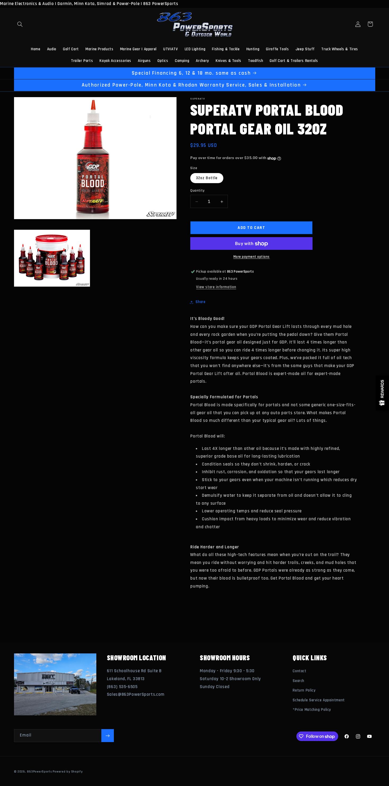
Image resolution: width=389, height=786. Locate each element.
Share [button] (200, 302)
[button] (20, 24)
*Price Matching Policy (312, 709)
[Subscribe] (107, 735)
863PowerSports (39, 772)
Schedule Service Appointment (319, 700)
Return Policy (304, 690)
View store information (216, 287)
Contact (299, 671)
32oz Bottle (207, 178)
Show (382, 393)
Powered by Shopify (67, 772)
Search (298, 680)
